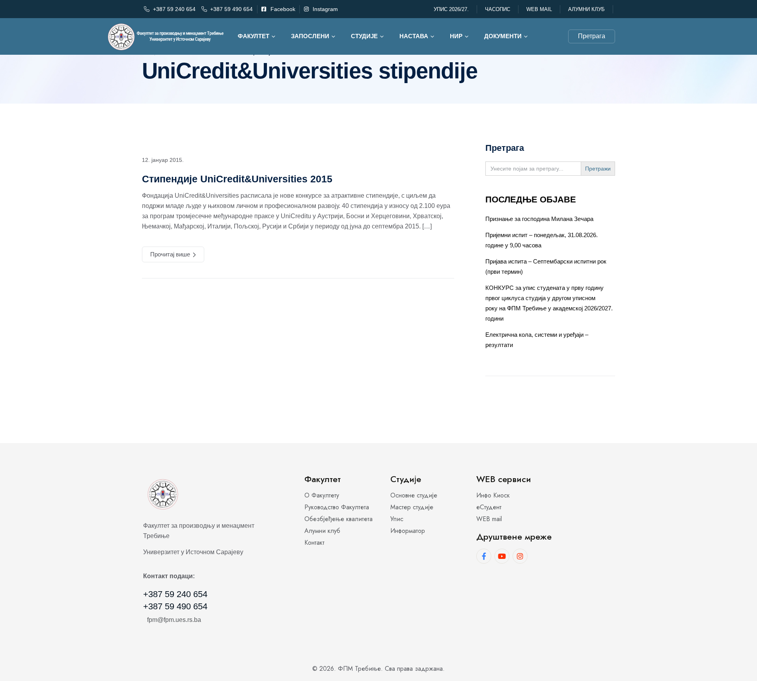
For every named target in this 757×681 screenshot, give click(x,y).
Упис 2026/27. (451, 9)
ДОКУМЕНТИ (503, 36)
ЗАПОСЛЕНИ (310, 36)
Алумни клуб (586, 9)
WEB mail (539, 9)
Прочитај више (170, 254)
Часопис (497, 9)
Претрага (591, 36)
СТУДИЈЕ (364, 36)
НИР (456, 36)
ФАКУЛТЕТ (253, 36)
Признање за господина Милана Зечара (539, 218)
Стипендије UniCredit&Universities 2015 (237, 178)
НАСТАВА (413, 36)
